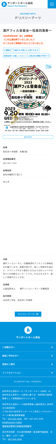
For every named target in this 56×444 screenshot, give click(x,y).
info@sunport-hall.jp (12, 422)
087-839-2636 (15, 439)
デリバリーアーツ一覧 (28, 314)
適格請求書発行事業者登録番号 (17, 426)
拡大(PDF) (28, 137)
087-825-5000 (15, 418)
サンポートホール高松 (20, 3)
